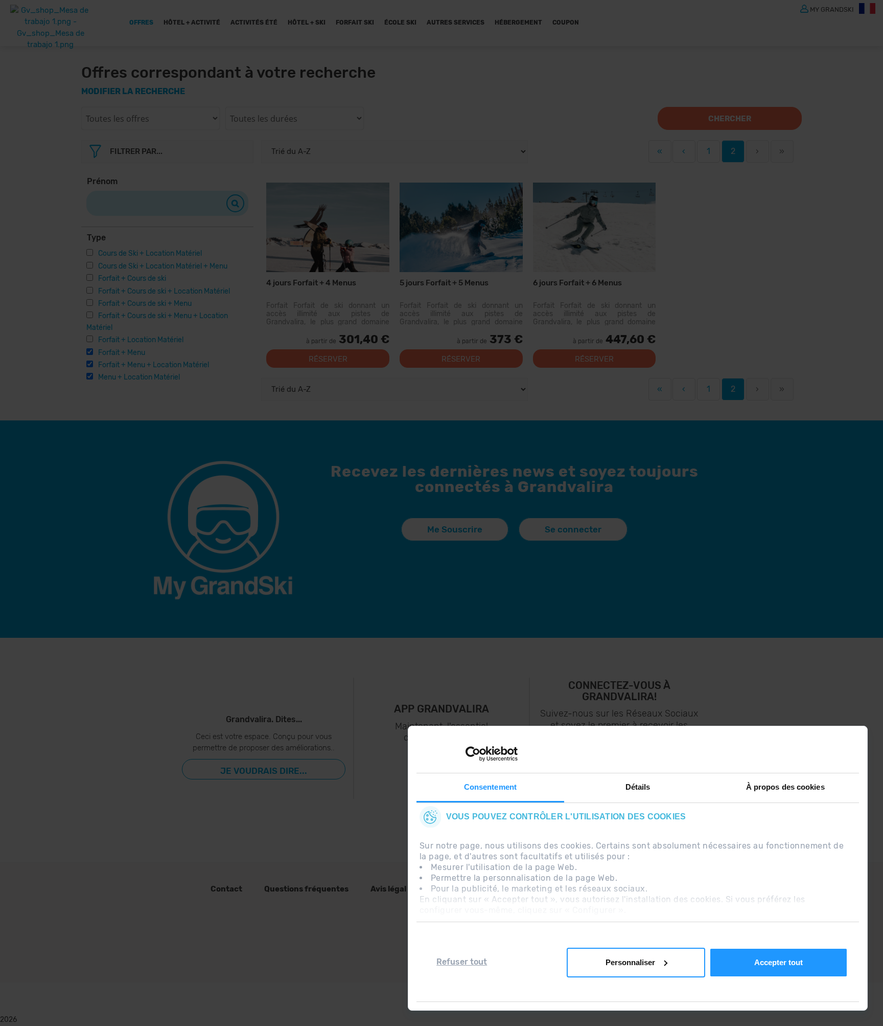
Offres (141, 22)
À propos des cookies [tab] (785, 787)
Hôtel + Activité (192, 22)
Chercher (729, 118)
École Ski (400, 22)
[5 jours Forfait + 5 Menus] (461, 227)
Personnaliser (630, 962)
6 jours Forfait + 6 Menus (577, 282)
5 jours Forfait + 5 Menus (444, 282)
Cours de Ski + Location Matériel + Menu (162, 266)
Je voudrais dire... (263, 771)
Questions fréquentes (306, 889)
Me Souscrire (454, 529)
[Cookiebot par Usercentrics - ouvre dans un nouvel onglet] (473, 754)
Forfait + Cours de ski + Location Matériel (164, 291)
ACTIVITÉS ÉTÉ (253, 22)
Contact (226, 889)
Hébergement (518, 22)
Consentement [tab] (490, 787)
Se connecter (573, 529)
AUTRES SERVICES (455, 22)
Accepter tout (778, 962)
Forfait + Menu (121, 352)
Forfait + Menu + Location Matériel (153, 365)
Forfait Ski (355, 22)
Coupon (565, 22)
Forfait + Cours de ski (132, 278)
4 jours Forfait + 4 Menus (311, 282)
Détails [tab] (637, 787)
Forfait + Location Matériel (140, 340)
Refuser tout (461, 962)
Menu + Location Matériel (139, 377)
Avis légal (388, 889)
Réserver (328, 359)
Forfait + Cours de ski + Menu (145, 303)
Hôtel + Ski (307, 22)
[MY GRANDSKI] (804, 8)
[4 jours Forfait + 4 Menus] (327, 227)
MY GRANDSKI (832, 9)
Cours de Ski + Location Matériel (150, 253)
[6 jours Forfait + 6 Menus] (594, 227)
